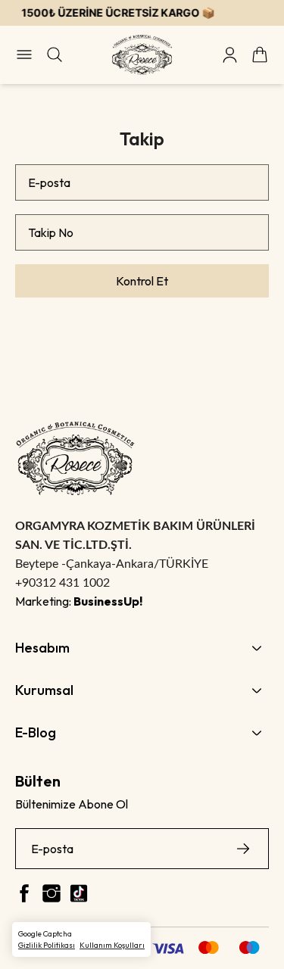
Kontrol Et (142, 280)
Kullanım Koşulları (112, 945)
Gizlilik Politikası (46, 945)
